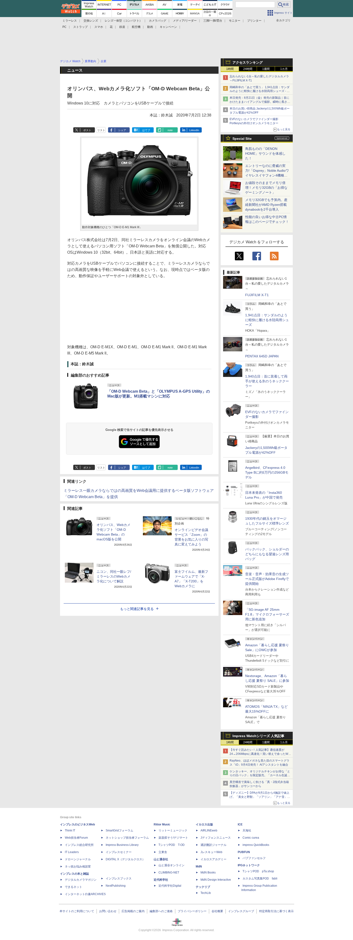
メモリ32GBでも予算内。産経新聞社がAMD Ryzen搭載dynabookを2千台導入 (266, 204)
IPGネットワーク (249, 865)
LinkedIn (194, 130)
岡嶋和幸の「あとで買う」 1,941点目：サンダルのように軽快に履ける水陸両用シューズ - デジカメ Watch (260, 91)
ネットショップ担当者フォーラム (127, 837)
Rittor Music (162, 824)
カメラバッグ (157, 20)
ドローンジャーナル (78, 859)
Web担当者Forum (76, 837)
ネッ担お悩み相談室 (78, 866)
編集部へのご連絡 (161, 911)
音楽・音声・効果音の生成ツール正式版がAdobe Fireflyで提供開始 (267, 579)
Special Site (242, 138)
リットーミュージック (172, 830)
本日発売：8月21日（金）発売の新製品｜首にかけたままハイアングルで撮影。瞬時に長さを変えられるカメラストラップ (260, 102)
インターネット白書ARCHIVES (85, 894)
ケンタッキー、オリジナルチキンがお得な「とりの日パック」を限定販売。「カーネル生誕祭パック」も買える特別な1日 (260, 775)
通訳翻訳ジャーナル (213, 845)
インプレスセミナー (119, 852)
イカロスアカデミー (213, 859)
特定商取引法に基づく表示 (276, 911)
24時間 (247, 69)
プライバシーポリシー (192, 911)
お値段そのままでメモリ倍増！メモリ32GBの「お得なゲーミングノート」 (266, 187)
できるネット (73, 887)
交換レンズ (91, 20)
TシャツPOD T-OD (171, 845)
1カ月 (284, 69)
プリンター (254, 20)
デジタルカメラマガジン (81, 879)
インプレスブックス (119, 878)
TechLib (206, 893)
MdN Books (208, 872)
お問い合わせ (107, 911)
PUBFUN (244, 852)
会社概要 (217, 911)
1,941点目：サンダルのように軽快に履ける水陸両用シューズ (267, 320)
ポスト (87, 130)
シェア (122, 130)
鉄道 (122, 27)
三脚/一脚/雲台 (212, 20)
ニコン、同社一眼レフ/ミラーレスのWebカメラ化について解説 (114, 576)
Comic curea (251, 837)
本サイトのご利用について (77, 911)
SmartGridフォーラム (119, 830)
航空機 (136, 27)
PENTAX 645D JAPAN (262, 356)
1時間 (230, 69)
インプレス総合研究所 (79, 845)
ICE (240, 824)
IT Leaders (72, 852)
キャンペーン (168, 27)
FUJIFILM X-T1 (257, 295)
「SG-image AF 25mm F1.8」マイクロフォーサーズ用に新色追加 (267, 614)
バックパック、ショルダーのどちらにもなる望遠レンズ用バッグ (267, 554)
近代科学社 (161, 879)
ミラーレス (69, 20)
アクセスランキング (247, 62)
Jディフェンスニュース (216, 837)
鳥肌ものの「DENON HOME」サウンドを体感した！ (265, 153)
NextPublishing (116, 885)
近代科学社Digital (169, 885)
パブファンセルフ (254, 858)
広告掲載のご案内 (133, 911)
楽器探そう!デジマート (173, 837)
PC (64, 27)
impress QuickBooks (256, 845)
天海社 (247, 830)
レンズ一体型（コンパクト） (123, 20)
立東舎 (162, 852)
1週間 (266, 69)
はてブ (146, 130)
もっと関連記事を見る (137, 609)
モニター (234, 20)
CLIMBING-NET (168, 872)
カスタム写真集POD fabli (260, 878)
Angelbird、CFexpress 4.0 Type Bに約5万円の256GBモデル (266, 472)
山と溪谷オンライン (171, 865)
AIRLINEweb (209, 830)
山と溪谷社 (161, 859)
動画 (150, 27)
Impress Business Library (122, 845)
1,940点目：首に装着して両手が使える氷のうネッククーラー (267, 381)
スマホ (98, 27)
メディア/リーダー (185, 20)
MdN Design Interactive (216, 879)
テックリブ (203, 887)
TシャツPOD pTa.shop (258, 871)
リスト (101, 130)
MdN (199, 866)
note (170, 130)
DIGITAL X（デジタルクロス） (125, 859)
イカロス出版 (204, 824)
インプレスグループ (241, 911)
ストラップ (80, 27)
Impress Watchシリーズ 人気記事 (258, 736)
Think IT (70, 830)
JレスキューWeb (211, 852)
